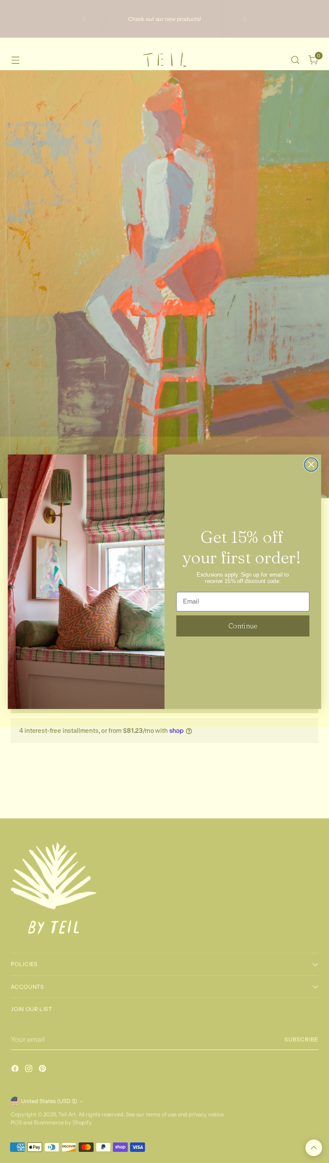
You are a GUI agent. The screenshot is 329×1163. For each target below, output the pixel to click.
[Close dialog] (311, 464)
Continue (242, 625)
